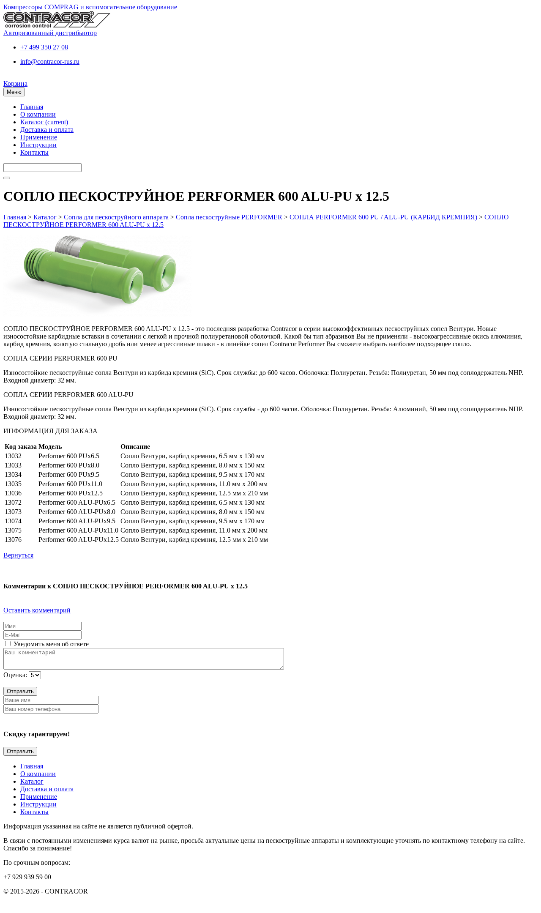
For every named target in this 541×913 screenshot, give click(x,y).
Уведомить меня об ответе (50, 644)
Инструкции (38, 144)
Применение (38, 137)
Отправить (20, 691)
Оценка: (15, 674)
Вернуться (18, 555)
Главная (31, 106)
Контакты (34, 152)
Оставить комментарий (37, 610)
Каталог (44, 122)
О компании (38, 114)
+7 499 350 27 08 (44, 47)
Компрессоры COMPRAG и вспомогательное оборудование (90, 7)
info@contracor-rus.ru (49, 61)
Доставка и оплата (47, 129)
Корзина (15, 83)
